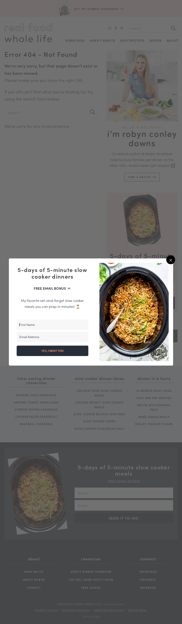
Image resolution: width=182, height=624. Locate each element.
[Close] (170, 259)
